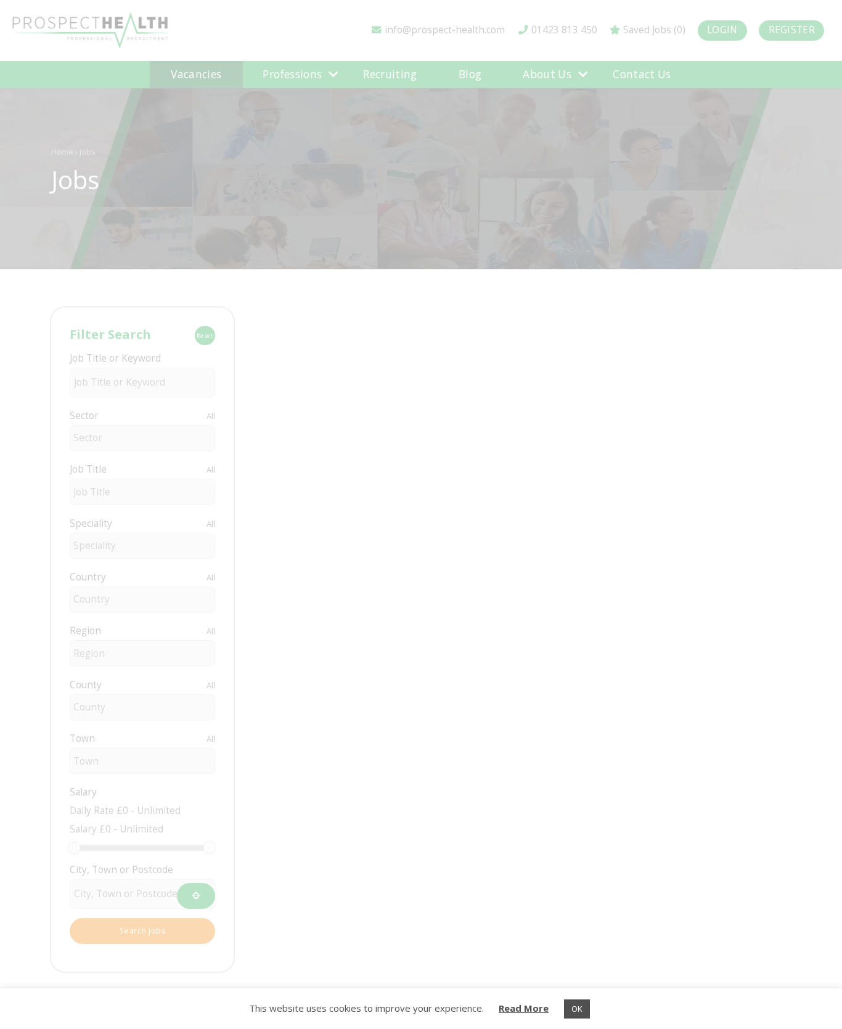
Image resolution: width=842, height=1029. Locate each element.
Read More (524, 1008)
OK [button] (576, 1008)
